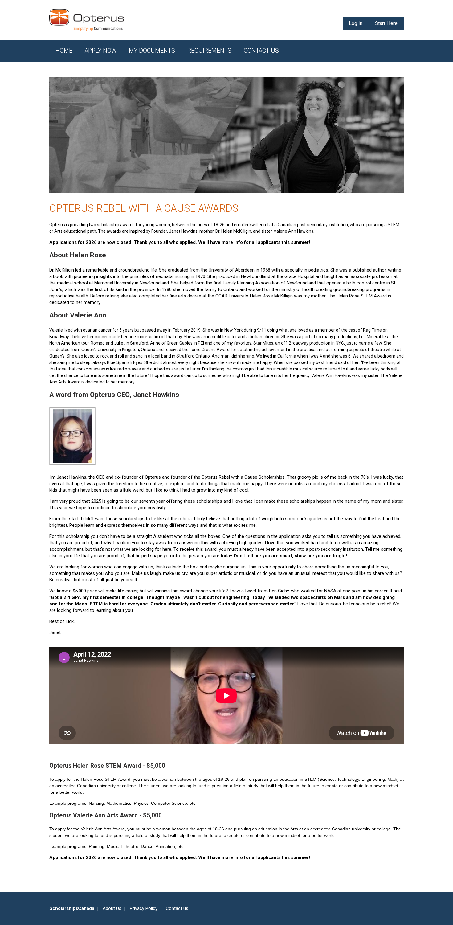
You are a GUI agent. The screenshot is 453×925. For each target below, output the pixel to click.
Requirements (209, 50)
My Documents (152, 50)
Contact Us (261, 50)
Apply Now (100, 50)
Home (63, 50)
